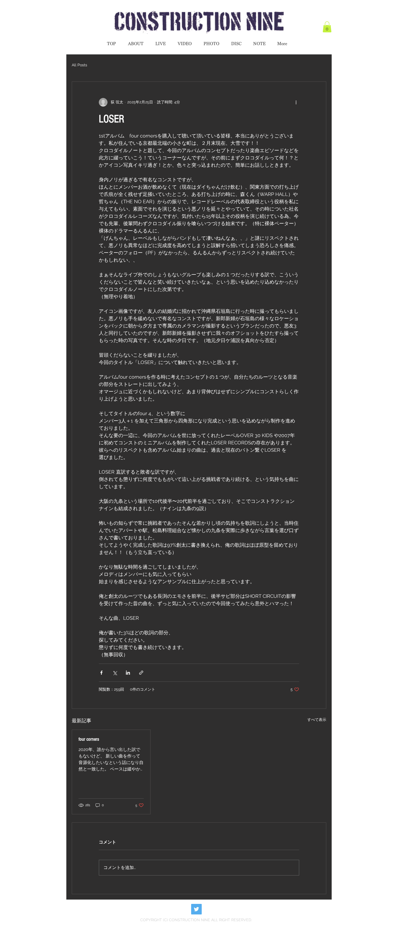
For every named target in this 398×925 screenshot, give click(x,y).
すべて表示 (316, 719)
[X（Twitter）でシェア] (114, 672)
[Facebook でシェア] (101, 672)
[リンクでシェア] (141, 672)
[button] (327, 26)
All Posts (79, 65)
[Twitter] (196, 909)
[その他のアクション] (296, 102)
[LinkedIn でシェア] (128, 672)
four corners (89, 739)
